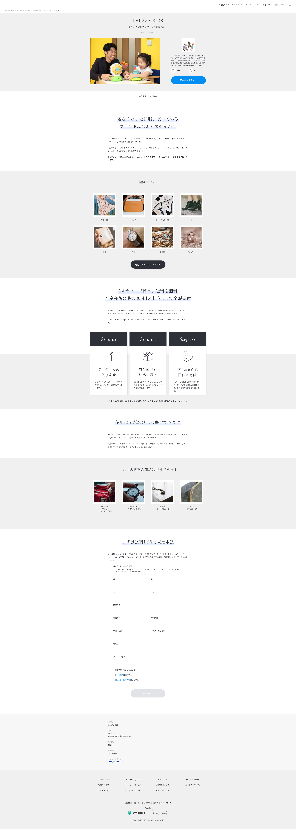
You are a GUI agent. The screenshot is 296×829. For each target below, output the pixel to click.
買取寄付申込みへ (188, 80)
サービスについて (253, 4)
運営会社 (128, 802)
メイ (152, 592)
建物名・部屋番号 (158, 631)
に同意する (124, 675)
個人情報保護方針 (123, 680)
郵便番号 (116, 605)
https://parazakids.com (117, 761)
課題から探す (103, 785)
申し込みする (148, 693)
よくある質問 (103, 790)
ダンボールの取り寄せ (125, 566)
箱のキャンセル (162, 790)
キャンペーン (237, 4)
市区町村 (154, 618)
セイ (115, 592)
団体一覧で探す (103, 779)
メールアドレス (119, 657)
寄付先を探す (224, 4)
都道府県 (116, 618)
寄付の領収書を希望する (125, 670)
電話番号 (116, 644)
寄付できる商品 (192, 779)
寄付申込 (142, 96)
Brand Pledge (9, 10)
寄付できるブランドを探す (148, 264)
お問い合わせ (166, 802)
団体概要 (153, 96)
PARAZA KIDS (50, 10)
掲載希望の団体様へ (133, 790)
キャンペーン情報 (133, 785)
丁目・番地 (117, 631)
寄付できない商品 (192, 785)
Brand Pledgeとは (133, 779)
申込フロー (267, 4)
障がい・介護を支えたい (35, 10)
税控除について (162, 785)
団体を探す (20, 10)
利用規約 (119, 675)
